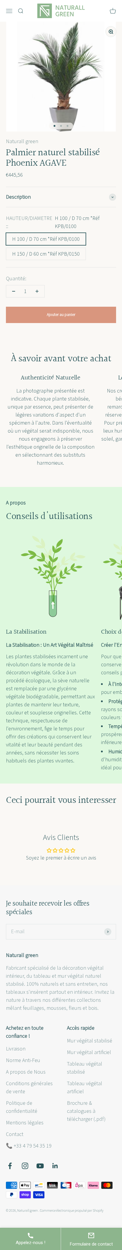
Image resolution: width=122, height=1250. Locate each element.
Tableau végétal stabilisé (84, 1068)
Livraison (15, 1049)
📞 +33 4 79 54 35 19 (29, 1146)
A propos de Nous (26, 1072)
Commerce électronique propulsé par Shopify (71, 1210)
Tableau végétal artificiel (84, 1087)
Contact (14, 1134)
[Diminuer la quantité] (13, 291)
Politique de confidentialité (21, 1107)
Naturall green (22, 141)
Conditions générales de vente (29, 1087)
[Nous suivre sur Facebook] (10, 1166)
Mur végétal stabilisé (89, 1041)
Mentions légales (25, 1122)
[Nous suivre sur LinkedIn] (55, 1166)
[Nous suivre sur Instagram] (25, 1166)
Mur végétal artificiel (89, 1052)
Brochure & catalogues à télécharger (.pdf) (86, 1111)
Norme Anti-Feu (23, 1060)
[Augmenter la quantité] (37, 291)
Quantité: (16, 278)
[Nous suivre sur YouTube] (40, 1166)
